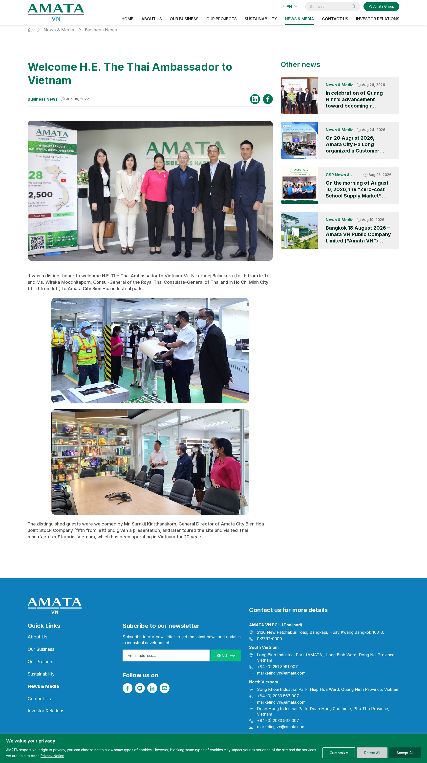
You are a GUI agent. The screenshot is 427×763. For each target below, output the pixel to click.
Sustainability (261, 18)
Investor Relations (377, 18)
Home (127, 18)
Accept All (405, 753)
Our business (184, 18)
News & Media (299, 18)
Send (221, 655)
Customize (339, 753)
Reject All (372, 753)
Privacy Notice (52, 756)
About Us (151, 18)
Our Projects (221, 18)
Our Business (41, 649)
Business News (101, 29)
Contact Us (335, 18)
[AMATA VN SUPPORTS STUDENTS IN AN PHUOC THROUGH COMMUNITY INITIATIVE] (299, 185)
